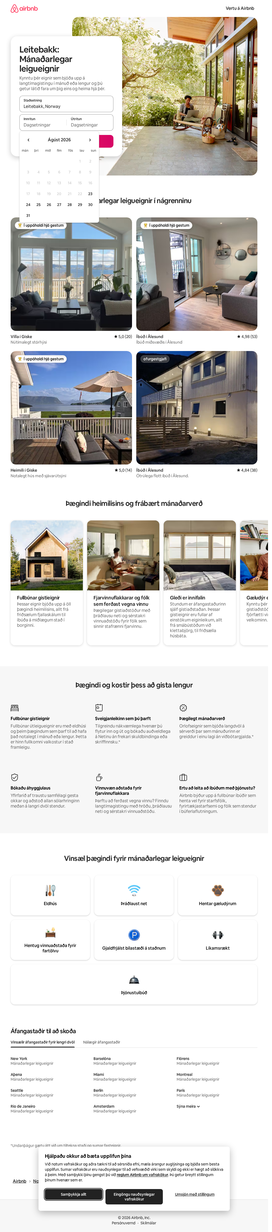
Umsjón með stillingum (194, 1194)
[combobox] (66, 106)
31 (28, 215)
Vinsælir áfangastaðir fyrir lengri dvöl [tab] (43, 1042)
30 (90, 204)
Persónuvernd (123, 1223)
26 (49, 204)
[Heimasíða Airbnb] (24, 8)
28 (69, 204)
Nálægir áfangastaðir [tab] (101, 1042)
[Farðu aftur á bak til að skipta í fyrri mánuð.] (28, 140)
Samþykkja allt (73, 1194)
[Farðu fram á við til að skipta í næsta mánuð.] (89, 140)
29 (80, 204)
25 (38, 204)
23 (90, 193)
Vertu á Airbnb (240, 8)
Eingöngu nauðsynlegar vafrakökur (134, 1197)
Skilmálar (148, 1223)
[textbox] (43, 125)
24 (28, 204)
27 (59, 204)
